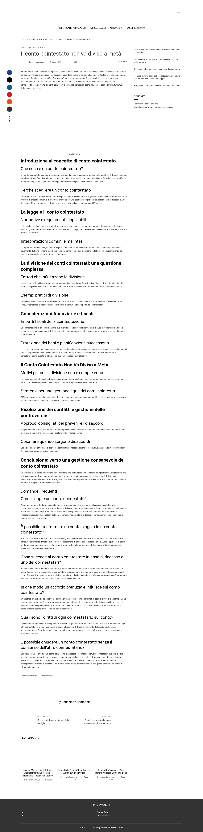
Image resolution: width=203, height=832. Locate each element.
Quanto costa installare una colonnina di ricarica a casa (97, 720)
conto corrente (48, 676)
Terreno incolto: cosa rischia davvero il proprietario (157, 69)
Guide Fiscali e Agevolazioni (33, 47)
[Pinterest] (9, 94)
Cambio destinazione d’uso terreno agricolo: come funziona (111, 771)
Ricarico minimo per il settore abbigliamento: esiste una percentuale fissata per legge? (37, 773)
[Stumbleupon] (9, 101)
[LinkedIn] (9, 87)
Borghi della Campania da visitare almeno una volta (157, 85)
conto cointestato (30, 676)
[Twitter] (9, 80)
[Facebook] (9, 72)
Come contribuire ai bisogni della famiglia (53, 720)
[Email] (9, 109)
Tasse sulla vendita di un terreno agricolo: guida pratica (74, 771)
